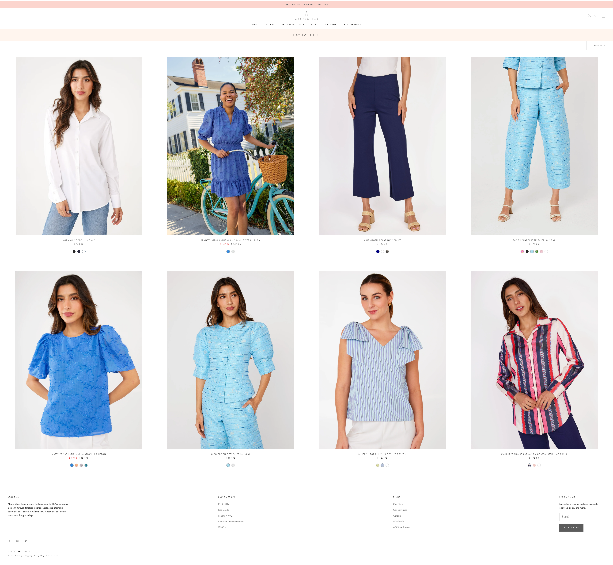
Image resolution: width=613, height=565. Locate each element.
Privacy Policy (39, 555)
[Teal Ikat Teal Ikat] (86, 465)
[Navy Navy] (79, 251)
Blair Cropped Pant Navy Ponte (382, 240)
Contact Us (223, 504)
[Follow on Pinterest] (25, 540)
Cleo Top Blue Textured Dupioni (230, 454)
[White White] (84, 251)
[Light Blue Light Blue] (532, 251)
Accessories (330, 24)
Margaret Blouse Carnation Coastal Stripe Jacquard (534, 454)
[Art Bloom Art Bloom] (522, 251)
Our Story (398, 504)
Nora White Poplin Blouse (79, 240)
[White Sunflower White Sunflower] (233, 251)
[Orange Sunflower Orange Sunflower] (76, 465)
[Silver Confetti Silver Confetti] (81, 465)
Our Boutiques (400, 509)
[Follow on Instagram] (17, 540)
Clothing (270, 24)
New (254, 24)
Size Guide (223, 509)
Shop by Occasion (293, 24)
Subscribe (571, 527)
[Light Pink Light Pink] (541, 251)
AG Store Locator (401, 527)
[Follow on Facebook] (9, 540)
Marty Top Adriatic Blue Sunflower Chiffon (79, 454)
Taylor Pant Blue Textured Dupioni (534, 240)
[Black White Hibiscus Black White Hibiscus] (387, 251)
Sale (313, 24)
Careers (397, 515)
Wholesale (398, 521)
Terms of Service (52, 555)
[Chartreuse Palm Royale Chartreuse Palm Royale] (378, 465)
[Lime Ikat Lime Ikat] (537, 251)
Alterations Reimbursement (231, 521)
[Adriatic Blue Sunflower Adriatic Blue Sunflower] (228, 251)
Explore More (352, 24)
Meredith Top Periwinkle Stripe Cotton (382, 454)
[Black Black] (74, 251)
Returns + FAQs (225, 515)
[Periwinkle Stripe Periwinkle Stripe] (382, 465)
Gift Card (222, 527)
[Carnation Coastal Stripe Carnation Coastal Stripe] (529, 465)
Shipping (28, 555)
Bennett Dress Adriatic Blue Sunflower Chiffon (230, 240)
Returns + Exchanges (15, 555)
